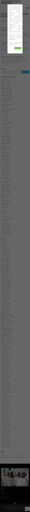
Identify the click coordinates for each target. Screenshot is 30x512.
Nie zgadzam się (17, 50)
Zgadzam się (18, 48)
